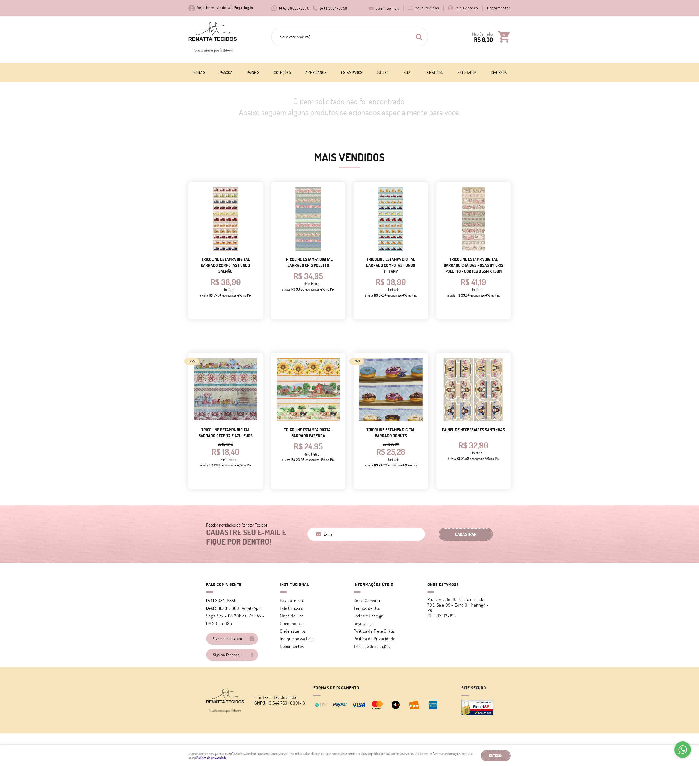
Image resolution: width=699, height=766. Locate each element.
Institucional (294, 584)
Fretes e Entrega (368, 616)
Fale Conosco (466, 7)
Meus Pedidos (427, 7)
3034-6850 (334, 8)
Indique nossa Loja (296, 638)
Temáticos (434, 72)
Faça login (243, 7)
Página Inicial (292, 600)
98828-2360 (294, 8)
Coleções (282, 72)
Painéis (253, 72)
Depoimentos (499, 7)
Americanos (315, 72)
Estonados (466, 72)
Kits (407, 72)
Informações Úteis (373, 584)
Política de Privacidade (374, 638)
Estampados (351, 72)
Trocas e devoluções (372, 646)
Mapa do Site (292, 616)
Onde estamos (293, 631)
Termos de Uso (367, 608)
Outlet (383, 72)
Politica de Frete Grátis (374, 631)
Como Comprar (367, 600)
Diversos (499, 72)
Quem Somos (387, 8)
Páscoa (226, 72)
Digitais (198, 72)
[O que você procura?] (419, 37)
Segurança (363, 623)
